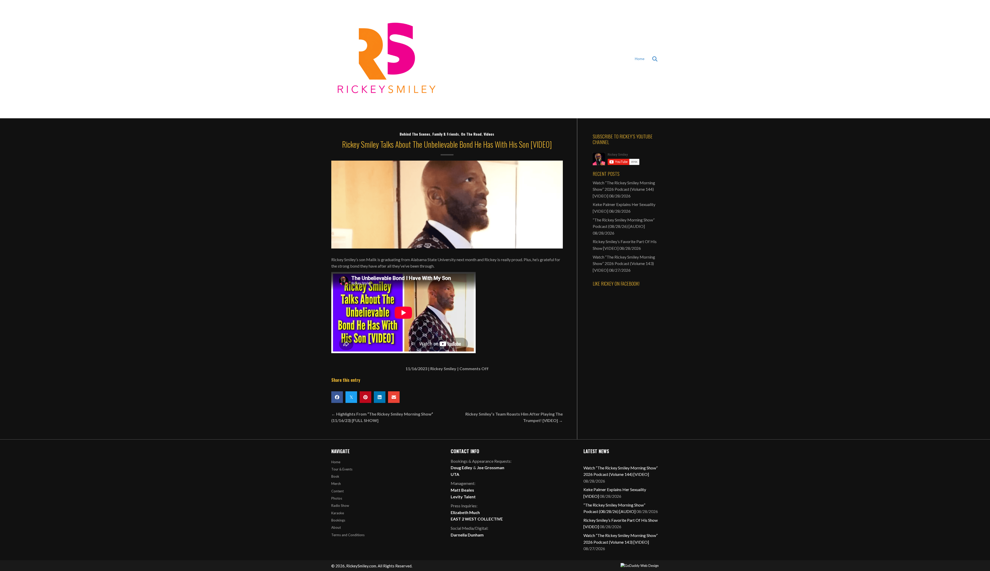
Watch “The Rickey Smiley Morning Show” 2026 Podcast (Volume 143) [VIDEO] (624, 263)
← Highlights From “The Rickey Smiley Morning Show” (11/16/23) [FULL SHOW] (382, 417)
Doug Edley (461, 467)
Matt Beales (462, 489)
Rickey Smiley (443, 368)
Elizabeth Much (465, 512)
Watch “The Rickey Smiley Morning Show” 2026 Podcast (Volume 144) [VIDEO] (624, 189)
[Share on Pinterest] (365, 397)
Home (640, 59)
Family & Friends (445, 134)
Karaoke (337, 513)
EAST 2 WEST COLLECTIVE (477, 518)
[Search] (651, 59)
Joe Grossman (490, 467)
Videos (489, 134)
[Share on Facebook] (337, 397)
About (336, 527)
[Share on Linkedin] (379, 397)
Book (335, 476)
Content (337, 491)
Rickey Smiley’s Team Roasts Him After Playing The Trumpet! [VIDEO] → (514, 417)
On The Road (471, 134)
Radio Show (340, 505)
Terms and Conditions (348, 535)
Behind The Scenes (415, 134)
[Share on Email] (394, 397)
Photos (336, 498)
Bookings (338, 520)
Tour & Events (341, 469)
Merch (336, 484)
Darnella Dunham (467, 534)
